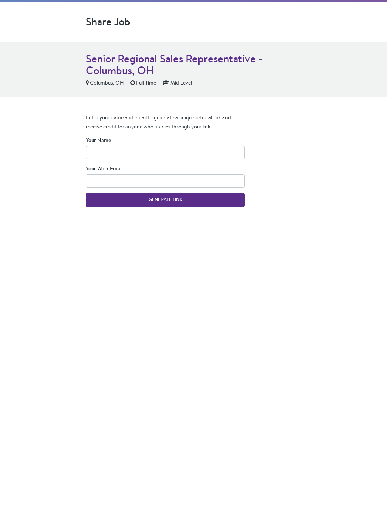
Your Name (98, 140)
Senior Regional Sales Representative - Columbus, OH (174, 64)
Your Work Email (104, 168)
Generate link (165, 199)
